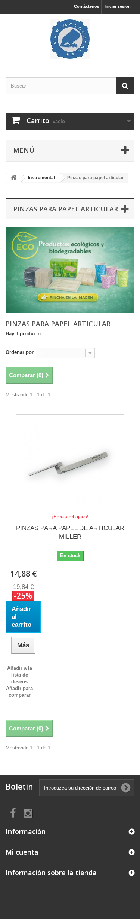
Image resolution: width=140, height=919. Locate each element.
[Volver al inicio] (13, 178)
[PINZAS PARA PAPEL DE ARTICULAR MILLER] (70, 465)
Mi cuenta (22, 852)
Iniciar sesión (118, 6)
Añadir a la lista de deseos (19, 674)
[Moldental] (70, 39)
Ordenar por (20, 352)
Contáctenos (86, 6)
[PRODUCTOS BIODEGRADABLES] (70, 270)
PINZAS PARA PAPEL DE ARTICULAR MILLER (70, 532)
